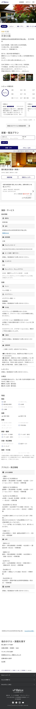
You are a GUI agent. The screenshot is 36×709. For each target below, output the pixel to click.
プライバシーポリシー (25, 695)
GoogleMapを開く (29, 631)
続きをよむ (25, 71)
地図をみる (5, 233)
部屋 (9, 148)
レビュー (12, 26)
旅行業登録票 (18, 699)
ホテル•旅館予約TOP (5, 670)
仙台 (17, 648)
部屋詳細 (9, 177)
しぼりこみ (4, 142)
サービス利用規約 (15, 695)
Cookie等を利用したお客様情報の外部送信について (18, 697)
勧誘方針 (8, 695)
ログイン (28, 2)
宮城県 (12, 648)
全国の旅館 (4, 648)
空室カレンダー (26, 177)
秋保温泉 (23, 670)
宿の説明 (4, 26)
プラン (27, 148)
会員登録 (21, 2)
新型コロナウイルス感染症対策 (16, 126)
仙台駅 (3, 661)
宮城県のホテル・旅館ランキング (11, 655)
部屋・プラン (20, 26)
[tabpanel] (18, 13)
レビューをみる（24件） (25, 120)
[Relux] (4, 1)
